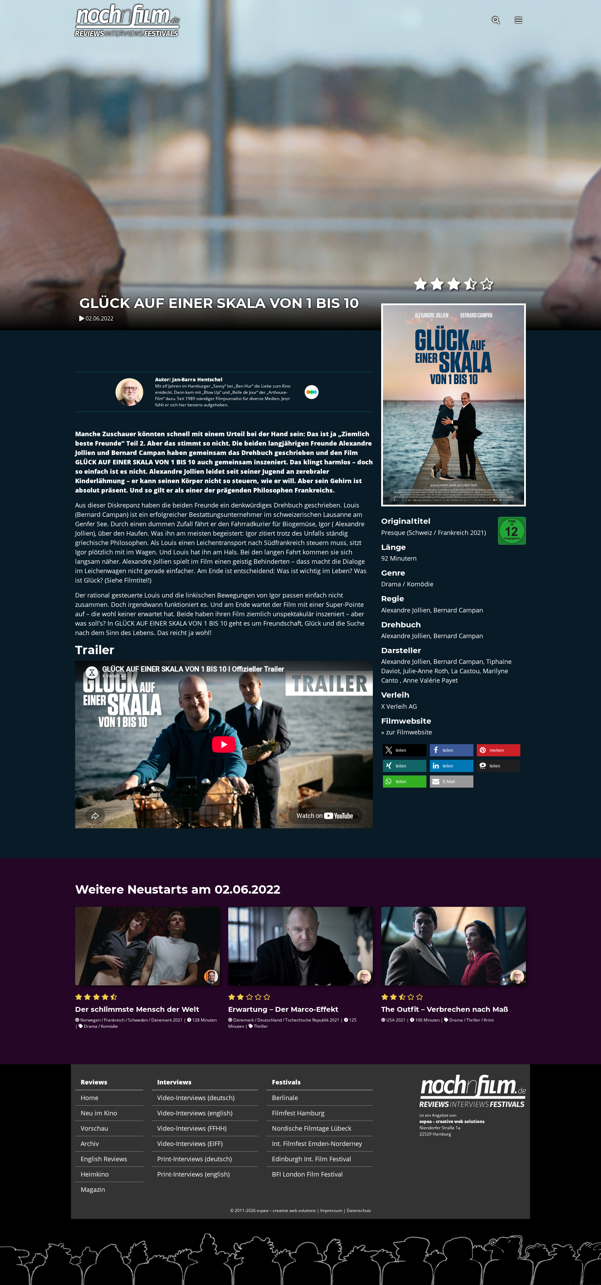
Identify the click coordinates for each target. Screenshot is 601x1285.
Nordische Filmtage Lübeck (311, 1128)
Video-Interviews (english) (194, 1113)
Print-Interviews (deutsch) (194, 1159)
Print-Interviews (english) (193, 1174)
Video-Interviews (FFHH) (191, 1128)
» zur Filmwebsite (406, 732)
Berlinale (285, 1097)
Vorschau (94, 1128)
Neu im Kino (99, 1113)
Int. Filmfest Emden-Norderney (317, 1143)
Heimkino (95, 1174)
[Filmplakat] (453, 409)
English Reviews (104, 1159)
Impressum (331, 1210)
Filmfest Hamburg (298, 1113)
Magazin (93, 1189)
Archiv (90, 1143)
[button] (404, 750)
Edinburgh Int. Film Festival (311, 1159)
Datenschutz (359, 1210)
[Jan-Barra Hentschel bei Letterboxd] (312, 391)
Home (89, 1097)
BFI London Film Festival (307, 1174)
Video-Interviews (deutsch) (195, 1097)
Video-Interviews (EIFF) (190, 1143)
